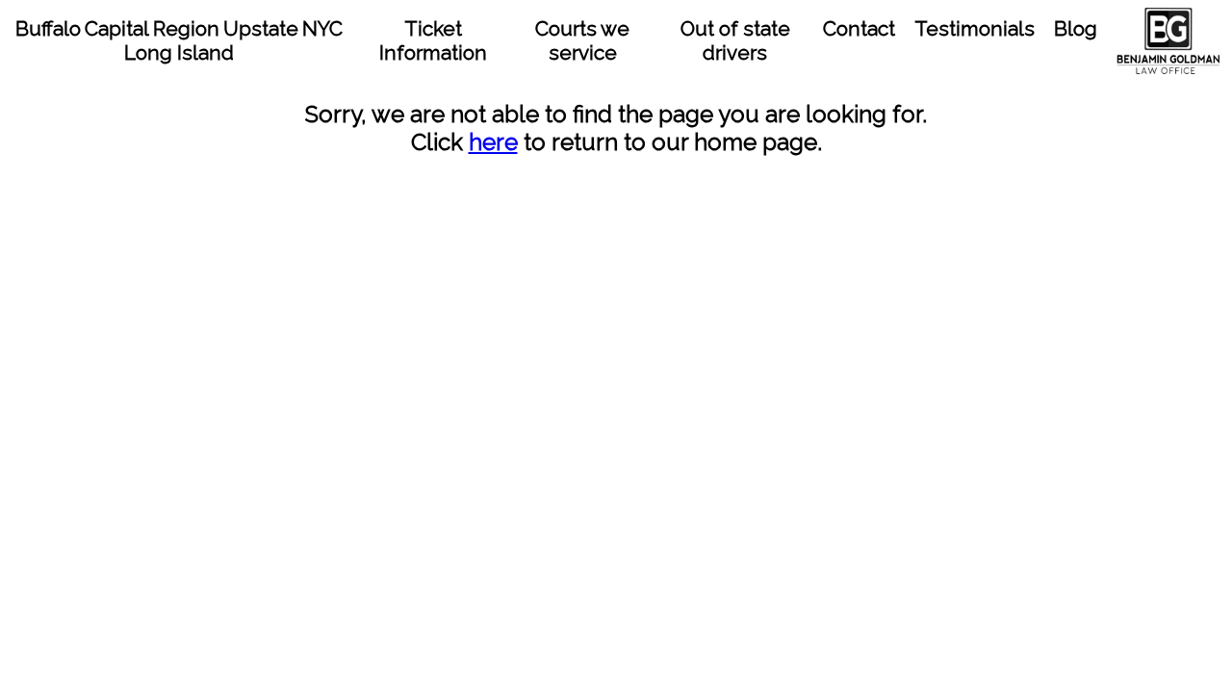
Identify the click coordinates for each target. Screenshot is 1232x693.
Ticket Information (433, 40)
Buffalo (48, 28)
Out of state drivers (735, 40)
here (493, 142)
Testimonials (974, 28)
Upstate (260, 28)
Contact (859, 28)
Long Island (179, 52)
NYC (322, 28)
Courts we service (582, 40)
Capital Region (152, 28)
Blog (1075, 28)
